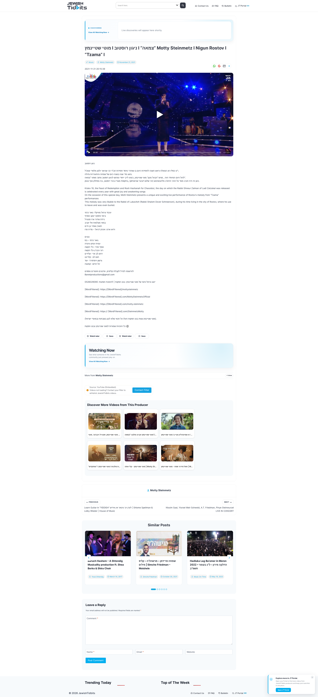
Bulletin (228, 6)
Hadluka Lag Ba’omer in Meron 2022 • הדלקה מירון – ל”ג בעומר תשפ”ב (208, 564)
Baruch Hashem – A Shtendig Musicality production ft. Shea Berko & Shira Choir (106, 564)
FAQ (216, 6)
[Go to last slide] (89, 558)
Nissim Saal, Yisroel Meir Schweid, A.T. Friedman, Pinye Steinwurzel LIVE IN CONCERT (200, 506)
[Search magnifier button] (183, 5)
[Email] (223, 66)
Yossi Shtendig (98, 577)
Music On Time (200, 577)
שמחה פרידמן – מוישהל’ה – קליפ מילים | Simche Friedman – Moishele (157, 564)
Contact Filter (142, 390)
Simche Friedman (150, 577)
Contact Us (203, 6)
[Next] (229, 558)
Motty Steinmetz (106, 62)
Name (90, 652)
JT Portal (243, 5)
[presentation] (108, 543)
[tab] (153, 589)
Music (91, 62)
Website (191, 652)
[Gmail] (218, 66)
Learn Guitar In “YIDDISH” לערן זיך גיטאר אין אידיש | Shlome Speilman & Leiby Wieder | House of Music (118, 506)
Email (140, 652)
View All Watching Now (98, 32)
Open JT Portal (283, 690)
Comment (92, 618)
